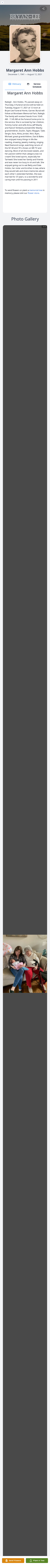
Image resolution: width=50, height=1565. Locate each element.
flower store (33, 193)
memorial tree (35, 190)
